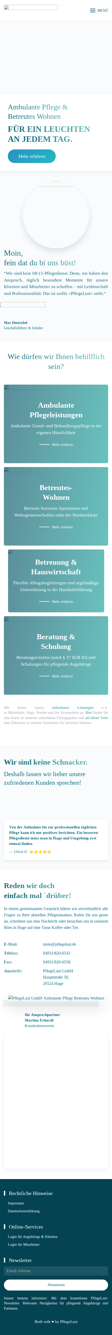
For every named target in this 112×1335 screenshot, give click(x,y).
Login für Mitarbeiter (24, 1245)
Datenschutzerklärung (24, 1211)
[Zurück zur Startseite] (31, 10)
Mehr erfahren (31, 156)
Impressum (16, 1203)
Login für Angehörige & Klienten (33, 1237)
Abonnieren (56, 1285)
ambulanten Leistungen (72, 708)
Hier (88, 713)
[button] (99, 10)
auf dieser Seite (96, 718)
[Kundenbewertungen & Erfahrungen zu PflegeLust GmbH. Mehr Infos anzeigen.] (29, 801)
